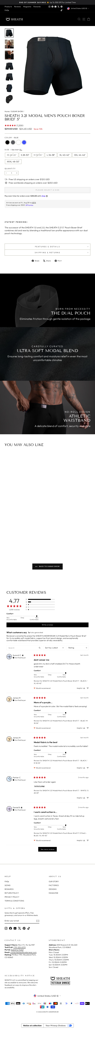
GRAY (13, 142)
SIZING (8, 885)
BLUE (24, 142)
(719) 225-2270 (19, 947)
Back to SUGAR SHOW (49, 566)
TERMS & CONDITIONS (14, 901)
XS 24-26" (11, 155)
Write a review (47, 625)
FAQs (7, 10)
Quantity (10, 169)
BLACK (7, 142)
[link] (14, 125)
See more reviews (47, 849)
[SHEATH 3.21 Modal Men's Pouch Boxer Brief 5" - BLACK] (43, 543)
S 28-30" (25, 155)
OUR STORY (54, 881)
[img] (35, 632)
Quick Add (47, 530)
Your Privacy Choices (56, 1025)
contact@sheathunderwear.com (23, 952)
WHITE (18, 142)
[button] (40, 599)
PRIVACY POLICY (12, 897)
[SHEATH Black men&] (53, 65)
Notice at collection (32, 1025)
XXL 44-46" (80, 155)
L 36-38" (51, 155)
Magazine (27, 6)
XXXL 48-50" (13, 161)
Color (11, 138)
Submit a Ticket (17, 950)
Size (12, 150)
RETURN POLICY (12, 893)
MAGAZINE (53, 893)
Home (7, 111)
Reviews (17, 6)
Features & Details (47, 247)
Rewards (37, 6)
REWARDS (9, 889)
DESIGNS (52, 889)
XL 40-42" (64, 155)
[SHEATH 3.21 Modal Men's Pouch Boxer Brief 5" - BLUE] (52, 543)
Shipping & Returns (47, 253)
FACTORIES (54, 885)
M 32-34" (38, 155)
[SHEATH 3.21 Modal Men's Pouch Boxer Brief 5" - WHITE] (49, 543)
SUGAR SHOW (17, 111)
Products (8, 6)
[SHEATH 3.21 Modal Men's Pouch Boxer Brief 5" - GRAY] (46, 543)
